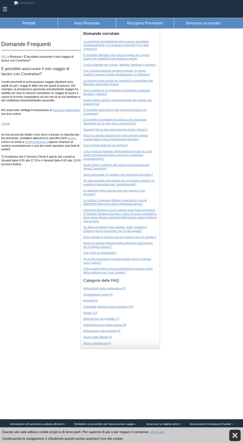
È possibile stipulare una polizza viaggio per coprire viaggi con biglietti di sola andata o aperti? (116, 57)
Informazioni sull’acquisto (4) (101, 331)
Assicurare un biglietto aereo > (163, 424)
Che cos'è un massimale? (100, 252)
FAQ (4, 56)
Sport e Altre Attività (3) (97, 337)
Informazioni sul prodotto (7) (101, 318)
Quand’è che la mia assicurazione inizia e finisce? (115, 129)
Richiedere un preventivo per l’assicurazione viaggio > (105, 424)
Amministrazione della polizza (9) (104, 325)
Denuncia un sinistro (203, 23)
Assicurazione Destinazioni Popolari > (211, 424)
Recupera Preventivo (145, 23)
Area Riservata (86, 23)
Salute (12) (90, 313)
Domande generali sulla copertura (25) (108, 306)
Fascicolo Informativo (66, 110)
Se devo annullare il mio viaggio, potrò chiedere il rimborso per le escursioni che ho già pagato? (115, 229)
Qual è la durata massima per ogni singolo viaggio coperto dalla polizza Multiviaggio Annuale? (115, 137)
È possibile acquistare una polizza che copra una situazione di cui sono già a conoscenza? (115, 121)
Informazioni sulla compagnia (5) (104, 288)
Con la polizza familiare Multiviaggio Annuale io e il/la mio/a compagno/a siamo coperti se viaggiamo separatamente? (117, 155)
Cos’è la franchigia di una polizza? (105, 145)
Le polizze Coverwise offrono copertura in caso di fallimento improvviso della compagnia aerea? (115, 202)
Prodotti (28, 23)
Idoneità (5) (90, 300)
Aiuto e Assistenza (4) (97, 343)
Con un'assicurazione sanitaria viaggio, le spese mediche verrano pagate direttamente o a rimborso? (116, 72)
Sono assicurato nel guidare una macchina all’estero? (118, 174)
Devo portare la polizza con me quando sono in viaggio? (119, 237)
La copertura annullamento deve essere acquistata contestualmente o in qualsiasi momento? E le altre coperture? (116, 45)
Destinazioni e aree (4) (98, 294)
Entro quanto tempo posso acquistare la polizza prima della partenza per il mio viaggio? (118, 270)
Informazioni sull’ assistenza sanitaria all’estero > (38, 424)
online (72, 138)
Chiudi (5, 123)
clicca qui (157, 432)
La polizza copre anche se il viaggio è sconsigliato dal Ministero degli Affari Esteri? (118, 82)
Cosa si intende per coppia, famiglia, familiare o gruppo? (119, 64)
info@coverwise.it (36, 142)
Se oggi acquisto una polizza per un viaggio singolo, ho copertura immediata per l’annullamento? (119, 182)
